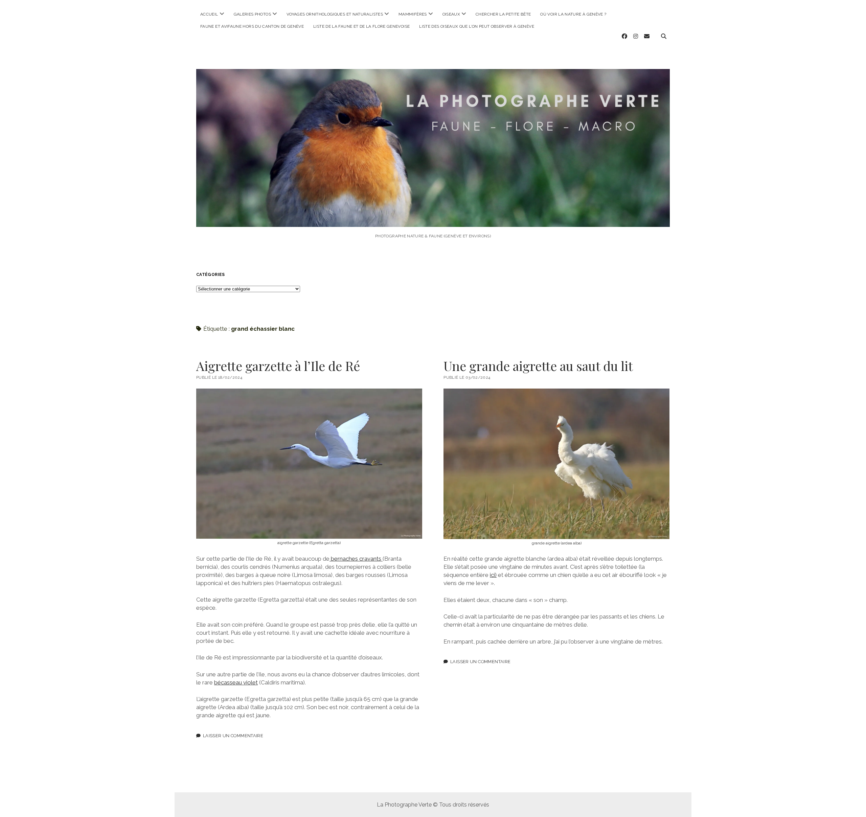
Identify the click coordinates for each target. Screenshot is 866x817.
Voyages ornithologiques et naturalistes (335, 14)
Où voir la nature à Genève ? (573, 14)
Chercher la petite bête (503, 14)
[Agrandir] (413, 397)
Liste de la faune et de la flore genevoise (361, 26)
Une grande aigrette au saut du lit (538, 365)
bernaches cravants (356, 558)
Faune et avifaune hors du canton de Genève (252, 26)
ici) (493, 574)
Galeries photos (252, 14)
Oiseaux (451, 14)
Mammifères (412, 14)
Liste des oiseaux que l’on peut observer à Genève (476, 26)
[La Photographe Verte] (433, 218)
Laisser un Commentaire (233, 735)
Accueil (209, 14)
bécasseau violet (236, 682)
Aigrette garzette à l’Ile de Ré (278, 365)
